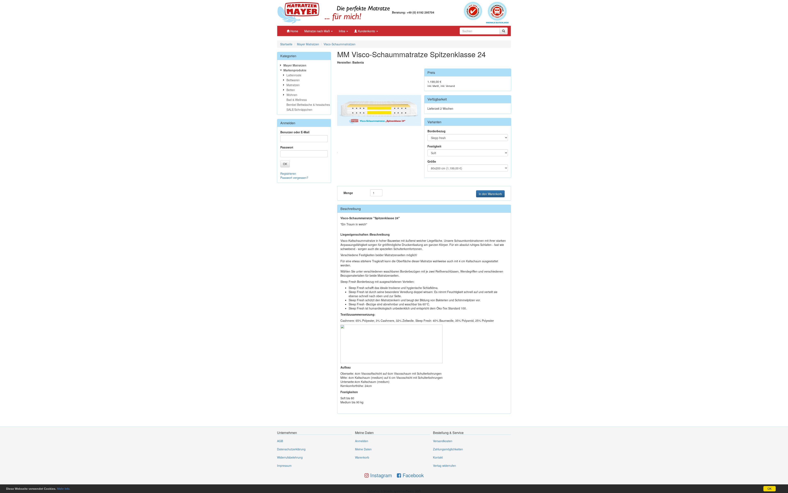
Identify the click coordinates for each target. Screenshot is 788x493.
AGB (280, 441)
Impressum (284, 465)
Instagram (380, 475)
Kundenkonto (366, 31)
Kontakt (438, 457)
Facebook (412, 475)
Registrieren (288, 173)
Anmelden (361, 441)
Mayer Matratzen (308, 44)
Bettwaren (293, 80)
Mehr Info (63, 488)
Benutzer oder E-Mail (294, 132)
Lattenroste (293, 75)
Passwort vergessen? (294, 178)
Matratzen (293, 84)
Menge (348, 193)
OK (769, 488)
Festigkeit (434, 146)
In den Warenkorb (490, 194)
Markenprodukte (294, 70)
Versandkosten (442, 441)
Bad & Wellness (296, 99)
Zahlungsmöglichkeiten (448, 449)
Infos (342, 31)
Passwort (286, 147)
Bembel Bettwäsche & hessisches (308, 104)
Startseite (286, 44)
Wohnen (291, 94)
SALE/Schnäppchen (299, 109)
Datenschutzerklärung (291, 449)
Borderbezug (436, 131)
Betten (290, 89)
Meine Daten (363, 449)
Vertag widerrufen (444, 465)
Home (294, 31)
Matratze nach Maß (317, 31)
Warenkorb (362, 457)
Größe (431, 161)
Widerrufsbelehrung (290, 457)
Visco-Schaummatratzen (339, 44)
